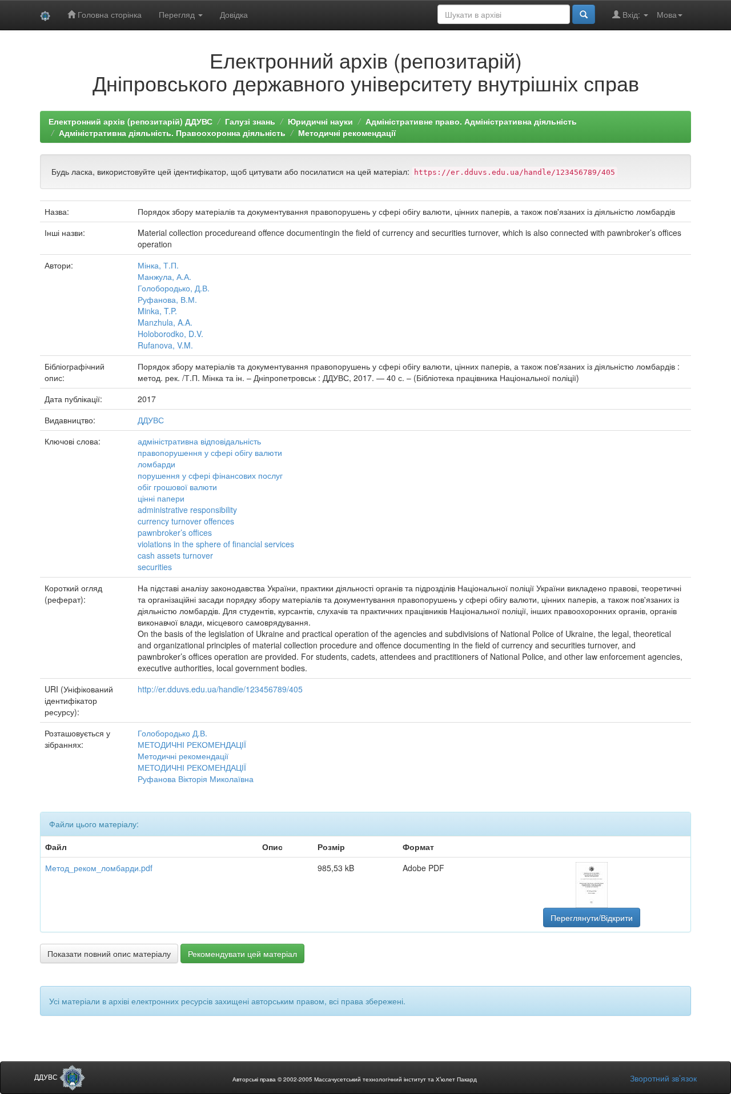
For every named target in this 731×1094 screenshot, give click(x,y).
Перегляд (178, 14)
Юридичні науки (320, 121)
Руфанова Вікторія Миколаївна (196, 778)
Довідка (234, 14)
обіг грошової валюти (177, 486)
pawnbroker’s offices (175, 532)
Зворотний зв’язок (663, 1078)
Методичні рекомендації (347, 132)
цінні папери (161, 498)
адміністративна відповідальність (199, 441)
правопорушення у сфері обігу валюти (210, 452)
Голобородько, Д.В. (174, 288)
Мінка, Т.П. (158, 265)
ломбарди (156, 464)
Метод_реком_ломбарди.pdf (98, 867)
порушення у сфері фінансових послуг (210, 475)
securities (155, 566)
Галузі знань (250, 121)
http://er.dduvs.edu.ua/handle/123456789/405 (220, 689)
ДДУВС (151, 420)
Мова (667, 14)
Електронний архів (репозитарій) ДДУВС (130, 121)
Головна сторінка (108, 14)
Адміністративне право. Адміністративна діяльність (471, 121)
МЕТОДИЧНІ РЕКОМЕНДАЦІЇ (192, 744)
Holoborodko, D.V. (170, 333)
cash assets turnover (175, 555)
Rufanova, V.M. (165, 345)
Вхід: (631, 14)
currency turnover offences (186, 521)
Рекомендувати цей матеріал (242, 953)
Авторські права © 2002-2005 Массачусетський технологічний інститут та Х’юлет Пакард (354, 1079)
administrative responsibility (187, 509)
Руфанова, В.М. (167, 299)
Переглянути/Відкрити (592, 917)
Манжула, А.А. (164, 276)
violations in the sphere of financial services (216, 544)
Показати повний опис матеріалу (109, 953)
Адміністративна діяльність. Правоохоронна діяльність (172, 132)
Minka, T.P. (157, 310)
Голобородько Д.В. (172, 733)
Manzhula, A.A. (165, 322)
